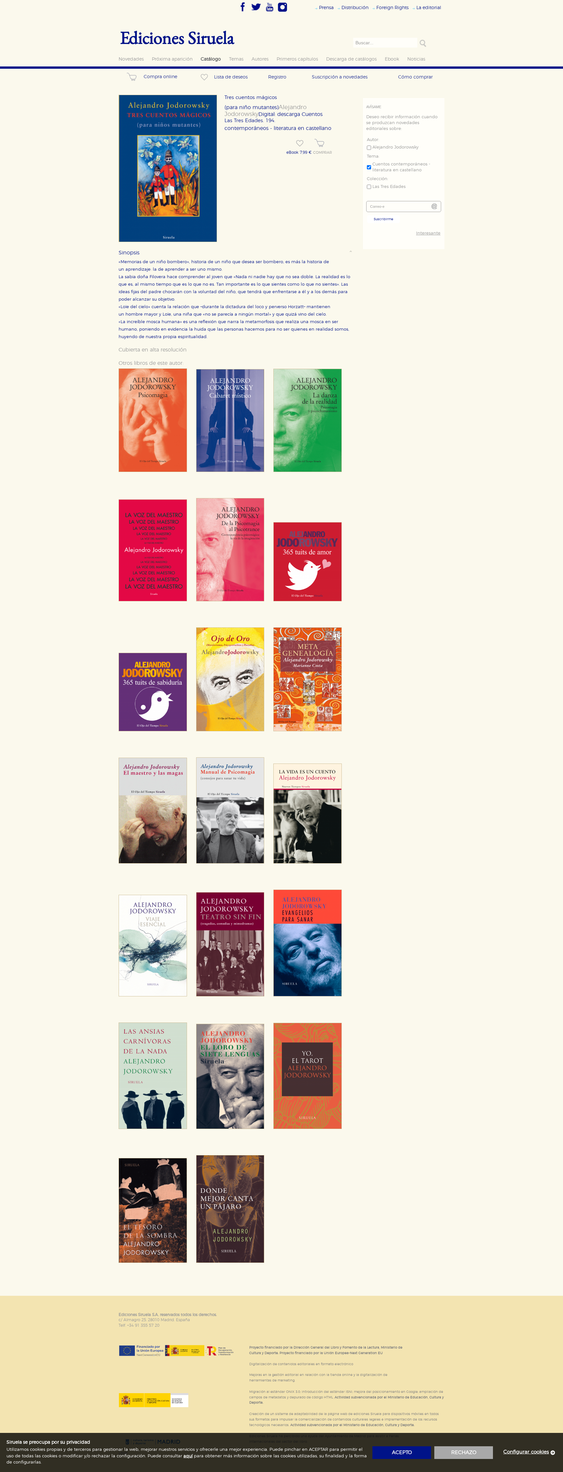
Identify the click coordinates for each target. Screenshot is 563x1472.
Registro (277, 77)
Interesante (428, 233)
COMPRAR (322, 152)
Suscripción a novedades (340, 77)
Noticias (416, 59)
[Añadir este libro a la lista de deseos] (299, 143)
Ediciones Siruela (177, 37)
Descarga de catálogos (351, 59)
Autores (260, 59)
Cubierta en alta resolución (153, 349)
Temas (236, 59)
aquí (188, 1456)
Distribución (354, 7)
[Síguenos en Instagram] (282, 12)
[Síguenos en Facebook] (243, 12)
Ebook (392, 59)
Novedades (131, 59)
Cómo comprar (415, 77)
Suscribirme (383, 219)
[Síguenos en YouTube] (269, 12)
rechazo (463, 1452)
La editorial (428, 7)
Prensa (326, 7)
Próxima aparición (172, 59)
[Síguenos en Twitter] (256, 12)
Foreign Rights (392, 7)
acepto (402, 1452)
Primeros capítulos (297, 59)
